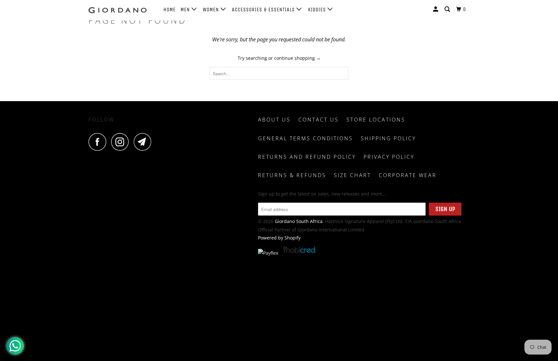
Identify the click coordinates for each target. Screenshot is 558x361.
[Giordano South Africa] (121, 10)
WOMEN (212, 9)
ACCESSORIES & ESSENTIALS (264, 9)
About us (274, 119)
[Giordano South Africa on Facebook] (99, 142)
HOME (169, 9)
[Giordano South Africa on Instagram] (121, 142)
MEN (186, 9)
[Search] (447, 9)
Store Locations (375, 119)
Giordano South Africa (299, 221)
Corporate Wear (408, 175)
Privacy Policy (389, 156)
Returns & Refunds (292, 175)
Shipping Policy (388, 138)
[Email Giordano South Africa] (144, 142)
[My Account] (436, 9)
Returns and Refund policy (307, 156)
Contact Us (318, 119)
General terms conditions (305, 138)
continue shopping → (297, 58)
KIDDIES (317, 9)
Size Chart (352, 175)
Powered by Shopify (279, 238)
